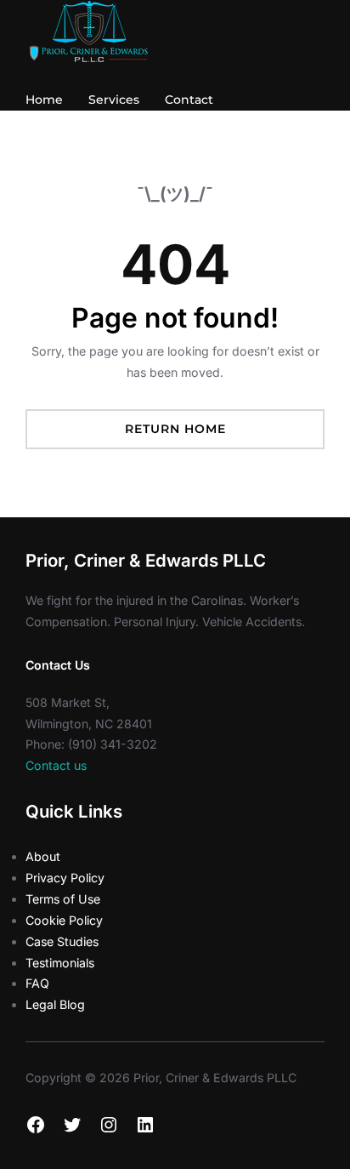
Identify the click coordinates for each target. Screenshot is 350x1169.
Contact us (56, 765)
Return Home (175, 428)
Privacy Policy (64, 877)
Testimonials (59, 962)
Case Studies (62, 941)
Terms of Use (62, 899)
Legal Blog (55, 1004)
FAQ (37, 983)
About (42, 856)
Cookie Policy (64, 920)
